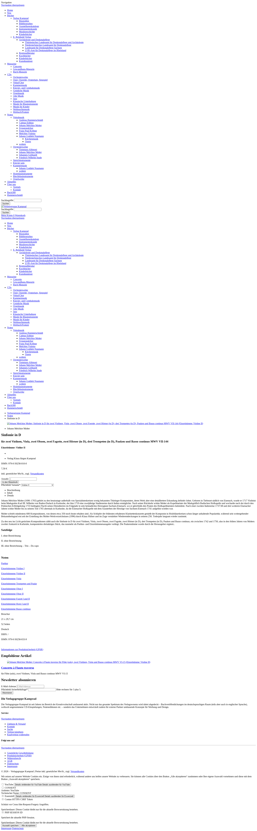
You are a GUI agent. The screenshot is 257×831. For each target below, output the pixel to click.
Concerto (17, 66)
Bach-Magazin (20, 72)
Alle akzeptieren (28, 825)
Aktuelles (11, 181)
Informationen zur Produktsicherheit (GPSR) (22, 649)
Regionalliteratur (27, 53)
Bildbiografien (26, 23)
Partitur (4, 563)
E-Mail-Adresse (8, 686)
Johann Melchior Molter (30, 125)
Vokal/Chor (18, 82)
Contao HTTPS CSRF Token (19, 799)
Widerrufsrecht (14, 758)
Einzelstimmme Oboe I (12, 588)
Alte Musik (18, 96)
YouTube (9, 784)
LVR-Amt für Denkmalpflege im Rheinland (45, 50)
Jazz (15, 98)
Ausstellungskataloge (29, 26)
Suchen (5, 203)
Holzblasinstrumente (22, 173)
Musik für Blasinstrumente (25, 104)
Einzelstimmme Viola (11, 578)
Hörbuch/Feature (21, 112)
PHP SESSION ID (14, 812)
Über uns (11, 184)
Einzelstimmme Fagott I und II (15, 599)
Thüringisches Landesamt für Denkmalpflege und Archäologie (54, 42)
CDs (9, 74)
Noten (10, 114)
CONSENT (10, 787)
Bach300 (11, 192)
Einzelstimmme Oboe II (12, 594)
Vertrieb (17, 187)
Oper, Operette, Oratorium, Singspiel (30, 80)
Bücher (10, 15)
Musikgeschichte (27, 31)
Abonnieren (7, 693)
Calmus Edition (26, 122)
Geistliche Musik (21, 90)
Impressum (12, 766)
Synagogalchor (26, 128)
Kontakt (17, 189)
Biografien (24, 21)
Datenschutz (13, 763)
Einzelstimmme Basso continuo (16, 609)
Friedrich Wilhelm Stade (30, 157)
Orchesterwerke (20, 77)
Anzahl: (5, 479)
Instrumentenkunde (28, 29)
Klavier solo (19, 163)
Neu (9, 13)
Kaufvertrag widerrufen (18, 734)
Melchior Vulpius (27, 133)
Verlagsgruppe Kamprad (18, 413)
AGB (9, 761)
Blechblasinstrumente (23, 176)
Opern (28, 141)
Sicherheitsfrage (14, 689)
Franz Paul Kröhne (28, 131)
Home (10, 10)
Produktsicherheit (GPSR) (19, 755)
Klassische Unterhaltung (24, 101)
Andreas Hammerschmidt (31, 120)
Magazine (11, 64)
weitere (22, 144)
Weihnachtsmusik (21, 109)
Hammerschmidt (15, 195)
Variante (10, 485)
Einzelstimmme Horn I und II (15, 604)
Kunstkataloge (26, 61)
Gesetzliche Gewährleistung (20, 753)
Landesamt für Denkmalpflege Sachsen (43, 47)
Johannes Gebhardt (28, 155)
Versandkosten (37, 473)
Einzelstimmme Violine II (13, 573)
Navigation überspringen (12, 5)
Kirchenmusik (31, 139)
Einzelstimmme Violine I (12, 568)
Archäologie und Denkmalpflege (34, 39)
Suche (10, 729)
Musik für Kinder (21, 106)
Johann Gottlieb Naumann (31, 136)
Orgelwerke (18, 179)
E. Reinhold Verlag (22, 37)
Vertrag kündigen (15, 732)
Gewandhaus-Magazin (23, 69)
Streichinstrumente (21, 160)
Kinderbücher (25, 34)
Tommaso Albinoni (28, 149)
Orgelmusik (18, 93)
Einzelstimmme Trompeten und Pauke (19, 583)
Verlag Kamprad (21, 18)
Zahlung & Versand (16, 724)
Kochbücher (25, 55)
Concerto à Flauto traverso (17, 667)
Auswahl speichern (10, 825)
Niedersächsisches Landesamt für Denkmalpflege (48, 45)
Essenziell (9, 796)
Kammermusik (20, 85)
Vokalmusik (18, 117)
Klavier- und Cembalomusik (26, 88)
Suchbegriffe (7, 200)
